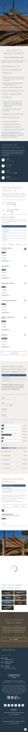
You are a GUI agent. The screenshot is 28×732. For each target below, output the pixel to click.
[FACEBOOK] (5, 705)
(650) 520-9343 (8, 663)
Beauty (11, 237)
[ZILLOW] (22, 705)
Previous (3, 543)
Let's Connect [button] (14, 639)
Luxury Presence (14, 714)
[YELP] (15, 705)
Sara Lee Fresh (5, 266)
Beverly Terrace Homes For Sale (14, 57)
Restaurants (11, 229)
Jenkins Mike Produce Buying (9, 300)
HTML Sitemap (14, 723)
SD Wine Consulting (6, 248)
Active (11, 234)
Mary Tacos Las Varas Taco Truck (8, 318)
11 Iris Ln (4, 249)
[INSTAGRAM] (8, 705)
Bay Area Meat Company (7, 283)
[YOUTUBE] (12, 705)
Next (25, 543)
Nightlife (11, 239)
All (11, 226)
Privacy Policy (20, 721)
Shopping (11, 231)
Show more (14, 353)
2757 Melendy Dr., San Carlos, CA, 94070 (10, 515)
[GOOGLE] (19, 705)
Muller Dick (4, 334)
